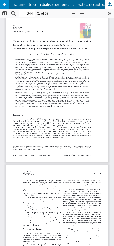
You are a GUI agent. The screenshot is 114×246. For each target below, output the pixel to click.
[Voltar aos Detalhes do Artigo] (4, 4)
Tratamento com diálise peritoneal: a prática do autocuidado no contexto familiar (63, 4)
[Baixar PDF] (109, 4)
